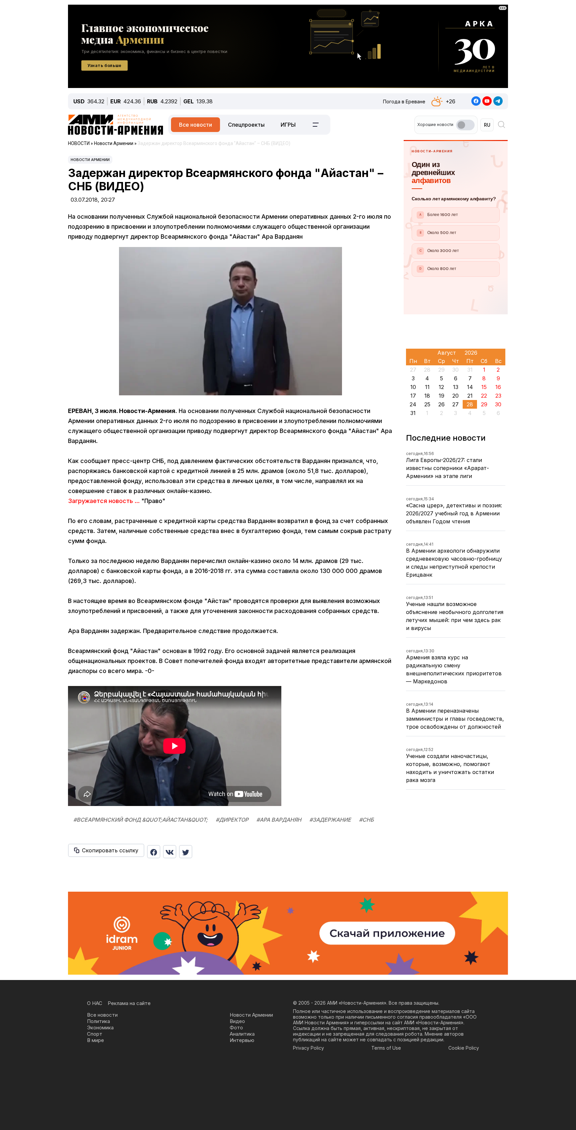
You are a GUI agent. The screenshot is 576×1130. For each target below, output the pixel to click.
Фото (236, 1027)
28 (470, 404)
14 (470, 387)
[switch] (465, 125)
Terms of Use (386, 1048)
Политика (98, 1021)
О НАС (94, 1003)
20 (455, 395)
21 (470, 395)
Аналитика (242, 1034)
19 (441, 395)
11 (427, 387)
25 (427, 404)
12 (441, 387)
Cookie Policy (463, 1048)
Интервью (242, 1040)
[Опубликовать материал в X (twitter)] (185, 852)
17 (413, 395)
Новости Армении (90, 159)
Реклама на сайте (129, 1003)
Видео (237, 1021)
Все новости (195, 124)
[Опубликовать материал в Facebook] (153, 852)
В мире (95, 1040)
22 (484, 395)
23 (498, 395)
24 (413, 404)
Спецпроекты (246, 124)
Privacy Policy (308, 1048)
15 (484, 387)
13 (455, 387)
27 (455, 404)
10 (413, 387)
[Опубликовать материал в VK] (170, 852)
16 (498, 387)
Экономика (100, 1027)
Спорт (94, 1034)
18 (427, 395)
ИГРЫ (288, 124)
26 (441, 404)
